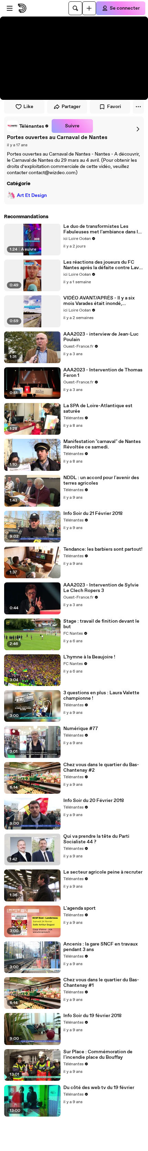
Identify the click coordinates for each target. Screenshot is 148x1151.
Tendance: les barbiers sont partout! (102, 549)
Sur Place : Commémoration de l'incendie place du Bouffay (98, 1054)
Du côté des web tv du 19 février (98, 1087)
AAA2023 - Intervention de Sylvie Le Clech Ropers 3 (101, 587)
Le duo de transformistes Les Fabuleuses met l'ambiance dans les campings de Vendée (103, 229)
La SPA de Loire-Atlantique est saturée (98, 408)
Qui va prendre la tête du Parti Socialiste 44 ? (96, 839)
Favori (114, 107)
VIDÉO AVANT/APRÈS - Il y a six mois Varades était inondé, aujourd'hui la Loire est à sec (99, 300)
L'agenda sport (79, 908)
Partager (71, 107)
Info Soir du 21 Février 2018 (93, 513)
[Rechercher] (75, 8)
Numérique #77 (80, 728)
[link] (28, 125)
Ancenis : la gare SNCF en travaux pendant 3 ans (100, 946)
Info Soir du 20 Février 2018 (93, 800)
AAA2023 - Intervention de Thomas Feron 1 (102, 372)
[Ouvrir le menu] (9, 8)
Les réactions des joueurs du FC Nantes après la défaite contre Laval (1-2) (103, 265)
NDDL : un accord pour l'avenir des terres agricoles (101, 480)
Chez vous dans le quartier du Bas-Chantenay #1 (101, 982)
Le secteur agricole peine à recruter (102, 872)
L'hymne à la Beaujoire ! (89, 657)
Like (28, 107)
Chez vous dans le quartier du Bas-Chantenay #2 (101, 767)
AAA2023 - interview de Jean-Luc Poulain (101, 336)
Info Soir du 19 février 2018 (92, 1015)
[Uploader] (89, 8)
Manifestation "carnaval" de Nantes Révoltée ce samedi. (102, 444)
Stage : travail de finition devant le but (101, 624)
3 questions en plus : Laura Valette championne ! (101, 695)
